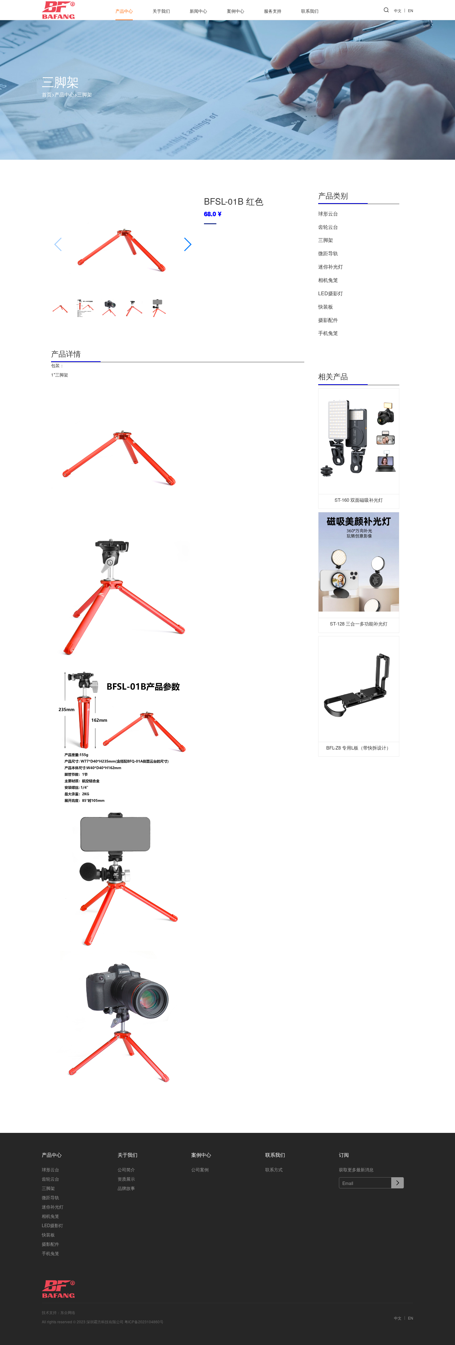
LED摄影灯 (330, 293)
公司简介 (126, 1169)
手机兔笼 (328, 332)
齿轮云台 (328, 226)
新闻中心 (198, 11)
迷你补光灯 (330, 266)
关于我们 (161, 11)
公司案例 (200, 1169)
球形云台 (328, 213)
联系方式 (274, 1169)
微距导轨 (328, 253)
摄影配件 (328, 319)
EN (410, 10)
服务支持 (272, 11)
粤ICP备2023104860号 (143, 1321)
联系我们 (309, 11)
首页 (48, 94)
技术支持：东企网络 (58, 1312)
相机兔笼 (328, 279)
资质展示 (126, 1179)
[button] (187, 244)
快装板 (325, 306)
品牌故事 (126, 1188)
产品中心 (124, 11)
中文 (397, 10)
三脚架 (84, 94)
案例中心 (235, 11)
